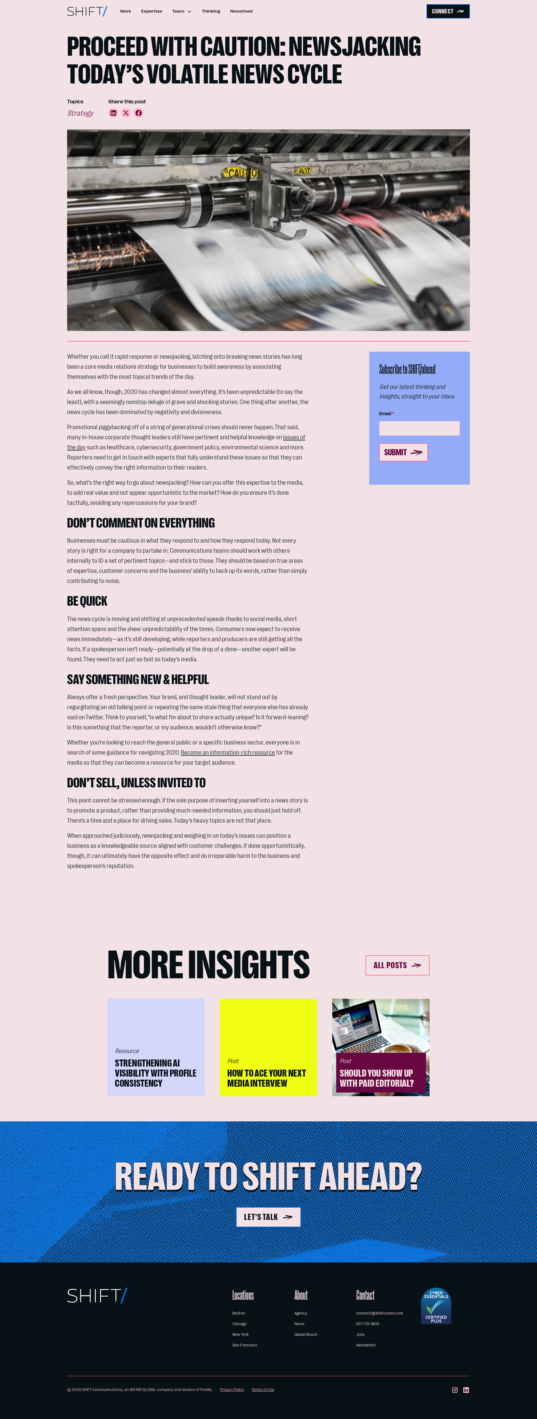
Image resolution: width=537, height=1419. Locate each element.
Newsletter (366, 1345)
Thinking (211, 11)
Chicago (239, 1323)
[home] (87, 11)
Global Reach (306, 1334)
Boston (238, 1313)
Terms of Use (263, 1389)
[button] (182, 11)
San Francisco (244, 1345)
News (299, 1323)
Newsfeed (241, 11)
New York (240, 1334)
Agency (301, 1313)
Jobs (360, 1334)
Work (125, 11)
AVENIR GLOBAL (142, 1389)
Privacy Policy (232, 1389)
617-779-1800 (367, 1323)
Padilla (206, 1389)
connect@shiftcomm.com (379, 1313)
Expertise (151, 11)
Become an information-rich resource (228, 752)
